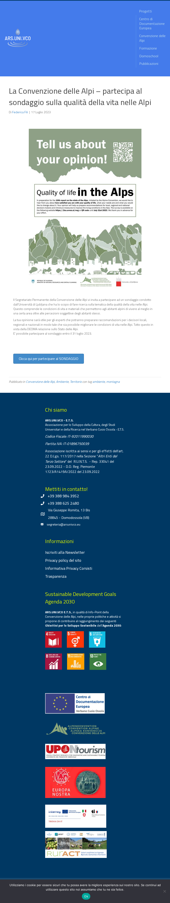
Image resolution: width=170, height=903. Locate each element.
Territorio (76, 381)
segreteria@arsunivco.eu (63, 524)
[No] (164, 891)
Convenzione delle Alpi (40, 381)
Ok (86, 896)
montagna (113, 381)
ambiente (99, 381)
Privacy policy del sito (63, 560)
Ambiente (62, 381)
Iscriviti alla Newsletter (65, 552)
